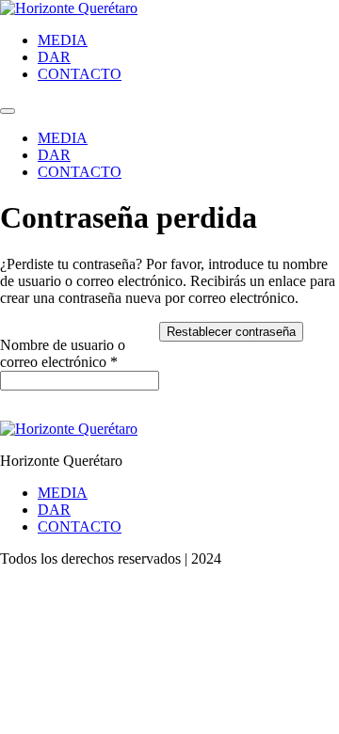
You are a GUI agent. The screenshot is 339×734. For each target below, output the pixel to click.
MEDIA (63, 40)
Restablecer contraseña (231, 332)
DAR (54, 57)
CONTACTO (79, 74)
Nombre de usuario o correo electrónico (79, 353)
